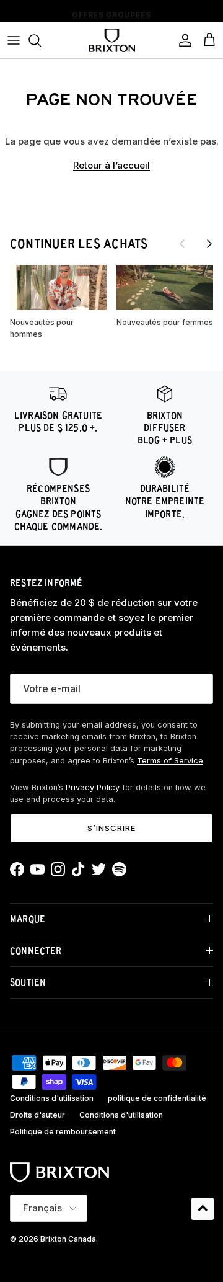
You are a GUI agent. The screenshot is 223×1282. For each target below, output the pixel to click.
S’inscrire (111, 828)
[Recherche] (41, 40)
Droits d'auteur (37, 1115)
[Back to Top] (202, 1209)
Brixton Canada (68, 1239)
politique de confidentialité (157, 1098)
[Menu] (13, 40)
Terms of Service (170, 760)
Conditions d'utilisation (52, 1098)
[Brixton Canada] (112, 40)
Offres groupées (111, 12)
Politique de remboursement (63, 1131)
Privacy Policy (93, 787)
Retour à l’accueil (111, 165)
